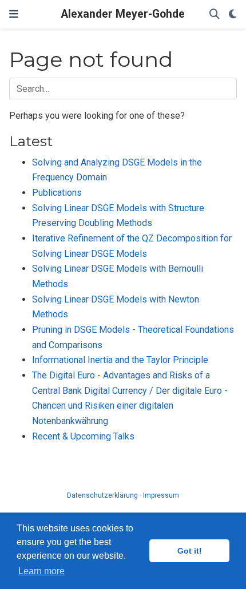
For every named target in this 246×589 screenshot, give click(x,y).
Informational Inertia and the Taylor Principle (120, 359)
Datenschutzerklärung (102, 495)
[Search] (214, 14)
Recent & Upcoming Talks (83, 436)
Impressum (161, 495)
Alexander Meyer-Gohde (123, 14)
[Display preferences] (233, 14)
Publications (57, 192)
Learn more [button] (41, 571)
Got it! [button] (189, 550)
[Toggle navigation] (13, 14)
